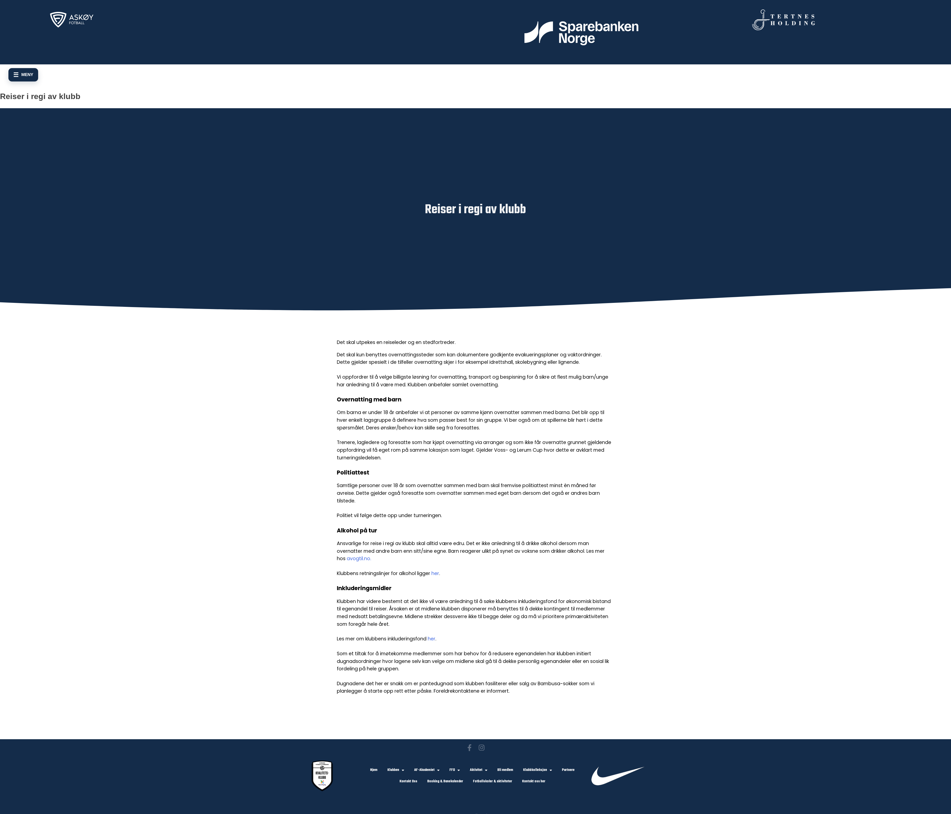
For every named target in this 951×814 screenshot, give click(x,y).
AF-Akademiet (424, 770)
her (435, 573)
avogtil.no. (359, 558)
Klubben (393, 770)
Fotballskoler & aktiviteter (492, 781)
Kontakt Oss (408, 781)
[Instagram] (481, 747)
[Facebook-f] (469, 747)
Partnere (568, 770)
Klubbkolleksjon (535, 770)
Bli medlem (505, 770)
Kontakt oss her (533, 781)
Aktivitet (476, 770)
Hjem (373, 770)
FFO (452, 770)
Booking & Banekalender (445, 781)
